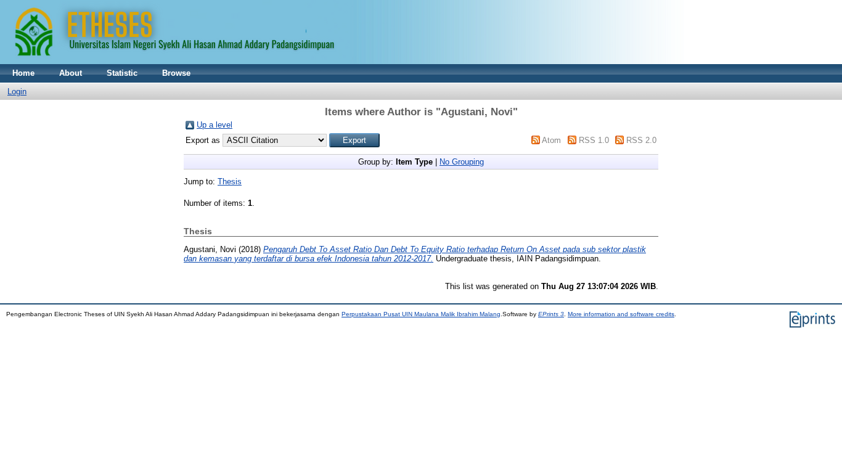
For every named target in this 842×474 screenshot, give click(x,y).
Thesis (230, 181)
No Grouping (461, 161)
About (70, 73)
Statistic (122, 73)
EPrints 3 (551, 314)
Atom (551, 140)
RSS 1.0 (594, 140)
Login (17, 91)
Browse (176, 73)
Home (23, 73)
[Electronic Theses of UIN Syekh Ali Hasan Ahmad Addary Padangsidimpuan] (342, 61)
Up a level (214, 124)
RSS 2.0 (641, 140)
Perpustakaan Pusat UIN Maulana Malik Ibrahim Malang (421, 314)
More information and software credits (621, 314)
